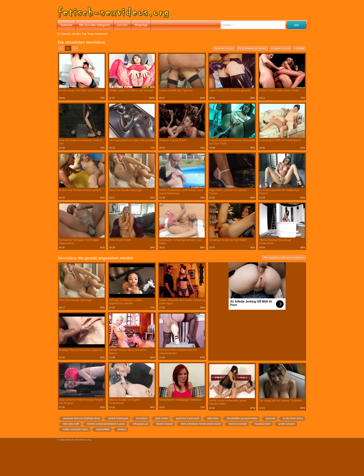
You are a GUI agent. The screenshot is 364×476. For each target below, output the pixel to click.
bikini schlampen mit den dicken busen (201, 424)
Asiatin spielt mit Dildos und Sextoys (131, 90)
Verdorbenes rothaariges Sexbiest (180, 399)
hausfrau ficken (263, 424)
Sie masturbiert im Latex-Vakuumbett (132, 140)
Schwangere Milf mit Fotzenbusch (280, 140)
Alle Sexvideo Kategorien (94, 25)
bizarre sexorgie (164, 424)
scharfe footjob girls (118, 418)
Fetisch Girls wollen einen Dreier (279, 90)
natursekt (270, 418)
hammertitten (103, 429)
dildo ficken (213, 418)
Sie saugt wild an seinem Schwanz (280, 400)
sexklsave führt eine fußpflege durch (81, 418)
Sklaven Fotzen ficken (173, 140)
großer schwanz (287, 424)
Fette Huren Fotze (120, 240)
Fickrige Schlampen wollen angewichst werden (125, 301)
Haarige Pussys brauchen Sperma (80, 349)
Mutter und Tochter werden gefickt (80, 190)
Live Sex (122, 25)
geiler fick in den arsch (187, 418)
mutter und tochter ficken (75, 429)
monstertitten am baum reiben (242, 418)
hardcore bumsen (238, 424)
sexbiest (122, 429)
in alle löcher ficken (293, 418)
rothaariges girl (140, 424)
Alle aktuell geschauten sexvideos (284, 257)
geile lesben (161, 418)
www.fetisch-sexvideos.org (75, 439)
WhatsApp (140, 25)
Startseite (66, 25)
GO (296, 25)
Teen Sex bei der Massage (125, 190)
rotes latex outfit (71, 424)
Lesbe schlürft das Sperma (175, 90)
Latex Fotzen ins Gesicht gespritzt (230, 90)
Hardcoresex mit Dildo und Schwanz (81, 90)
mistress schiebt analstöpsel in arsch (106, 424)
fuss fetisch (141, 418)
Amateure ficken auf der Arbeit (227, 240)
